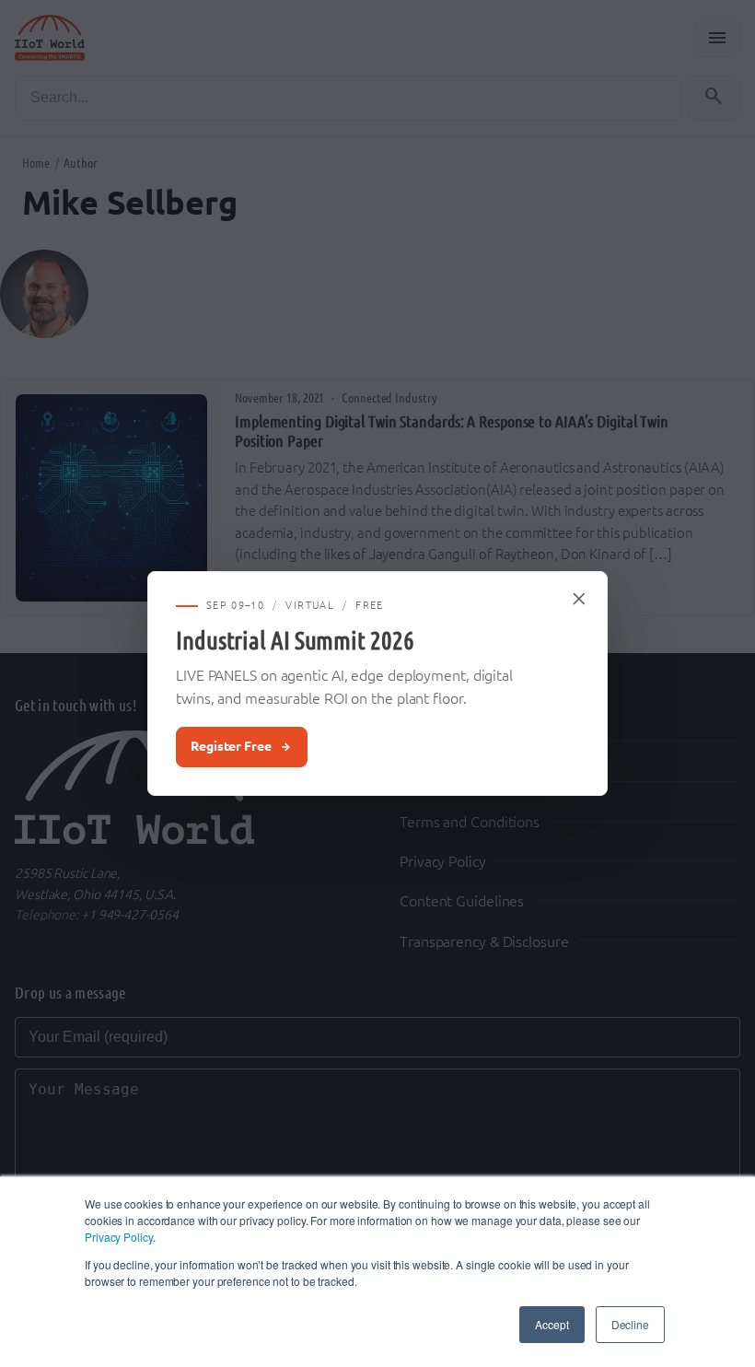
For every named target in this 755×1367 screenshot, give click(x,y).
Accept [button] (551, 1324)
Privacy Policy (119, 1236)
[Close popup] (580, 598)
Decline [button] (630, 1324)
